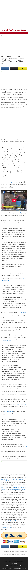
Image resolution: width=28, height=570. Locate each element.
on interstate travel (7, 340)
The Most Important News (12, 480)
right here (12, 182)
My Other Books (13, 559)
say (7, 367)
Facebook (10, 520)
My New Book (5, 559)
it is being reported (8, 411)
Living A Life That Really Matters (17, 489)
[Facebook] (5, 68)
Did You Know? (20, 561)
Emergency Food (12, 561)
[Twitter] (14, 68)
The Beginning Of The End (18, 487)
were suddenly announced (12, 223)
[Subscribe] (22, 68)
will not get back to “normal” (19, 404)
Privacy (5, 561)
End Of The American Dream (14, 30)
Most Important (14, 563)
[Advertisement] (14, 14)
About (24, 559)
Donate (19, 559)
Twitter (16, 520)
